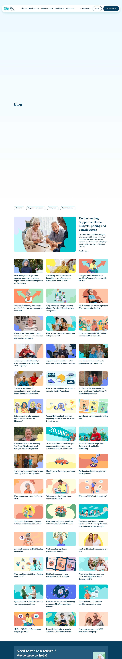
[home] (9, 8)
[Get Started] (111, 8)
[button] (34, 8)
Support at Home (47, 8)
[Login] (97, 8)
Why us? (24, 8)
